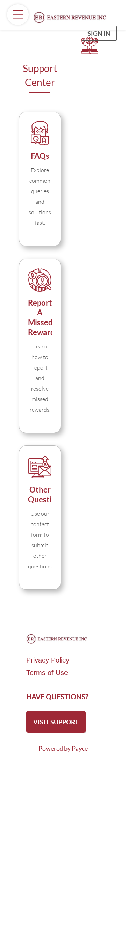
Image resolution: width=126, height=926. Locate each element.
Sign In (99, 33)
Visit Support (56, 722)
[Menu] (18, 14)
